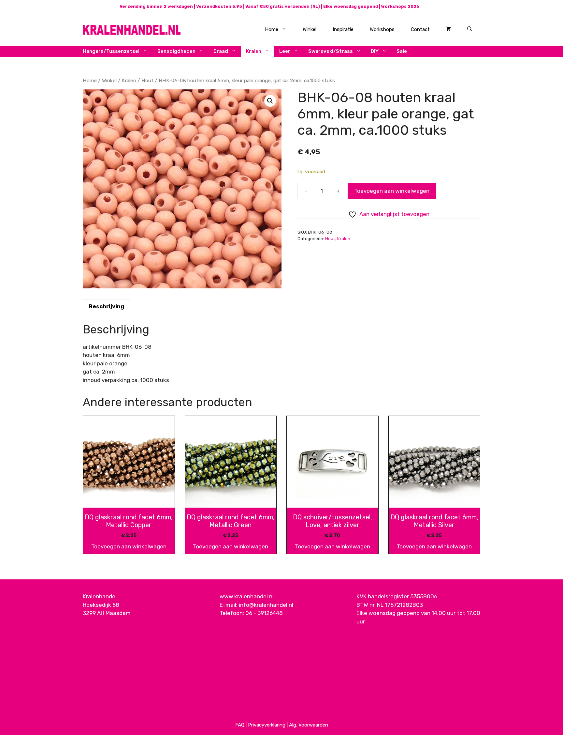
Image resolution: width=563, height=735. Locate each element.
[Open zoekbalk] (469, 29)
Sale (402, 51)
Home (271, 29)
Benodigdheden (176, 51)
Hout (147, 80)
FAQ (239, 725)
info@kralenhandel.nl (266, 605)
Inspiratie (343, 29)
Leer (284, 51)
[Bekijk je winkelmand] (448, 29)
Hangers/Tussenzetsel (111, 51)
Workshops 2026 (400, 6)
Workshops (382, 29)
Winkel (309, 29)
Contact (420, 29)
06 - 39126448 (264, 613)
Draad (220, 51)
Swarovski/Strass (330, 51)
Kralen (253, 51)
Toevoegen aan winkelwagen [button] (128, 546)
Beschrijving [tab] (106, 306)
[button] (270, 101)
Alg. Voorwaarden (308, 725)
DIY (375, 51)
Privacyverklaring (266, 725)
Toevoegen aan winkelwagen (391, 191)
